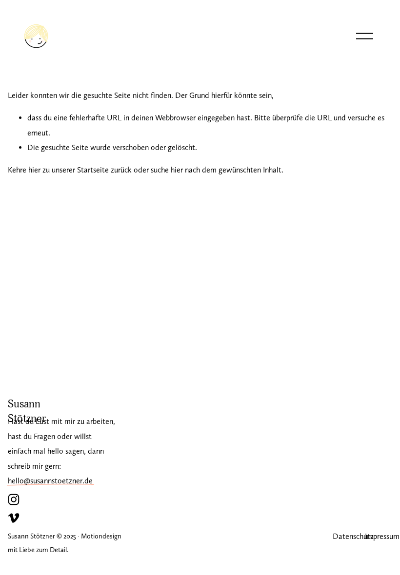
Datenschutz (353, 536)
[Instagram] (14, 499)
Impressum (382, 536)
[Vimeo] (14, 518)
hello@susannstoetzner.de (50, 480)
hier (34, 169)
